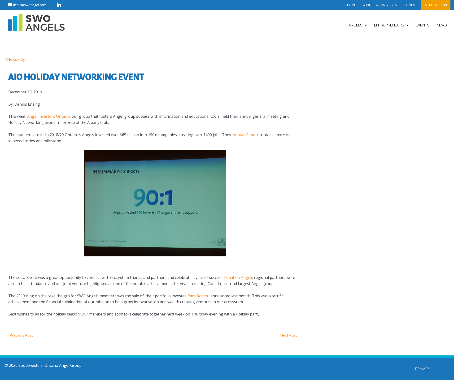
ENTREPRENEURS (389, 25)
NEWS (442, 25)
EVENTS (422, 25)
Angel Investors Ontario (48, 116)
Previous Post (19, 335)
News (12, 59)
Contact (411, 5)
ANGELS (355, 25)
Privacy (422, 368)
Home (351, 5)
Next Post (290, 335)
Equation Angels (238, 277)
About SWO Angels (378, 5)
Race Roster (198, 295)
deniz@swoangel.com (29, 5)
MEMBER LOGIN (436, 5)
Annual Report (245, 134)
